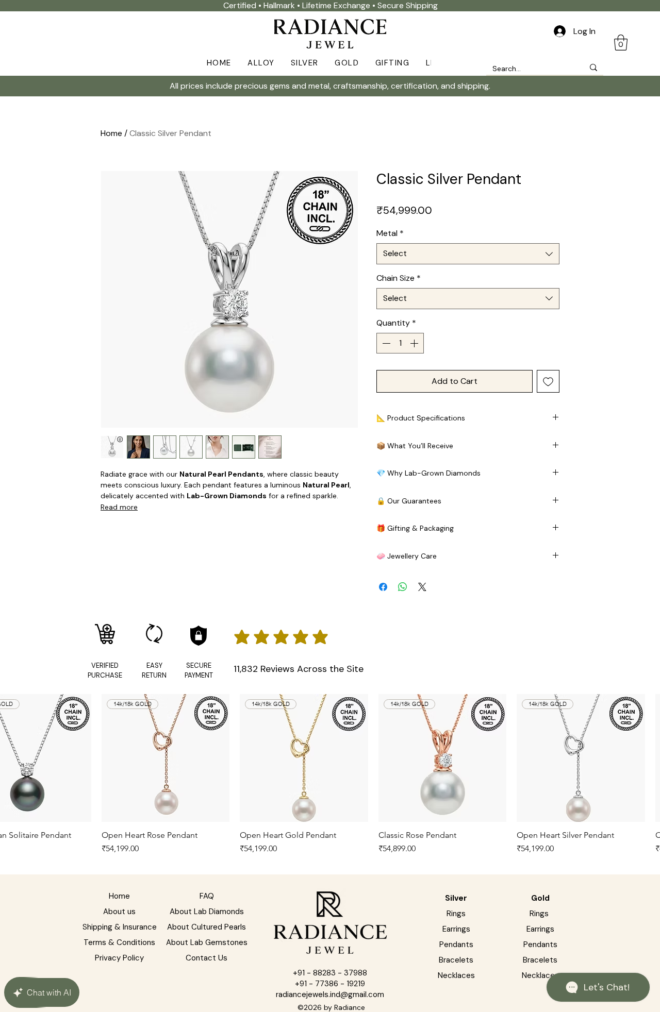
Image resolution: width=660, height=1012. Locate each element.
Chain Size (398, 278)
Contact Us (206, 958)
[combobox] (467, 253)
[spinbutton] (400, 343)
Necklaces (540, 975)
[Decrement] (385, 343)
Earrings (456, 929)
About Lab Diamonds (207, 911)
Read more (119, 507)
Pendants (456, 944)
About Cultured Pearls (206, 927)
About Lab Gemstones (207, 942)
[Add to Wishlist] (548, 381)
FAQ (207, 896)
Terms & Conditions (119, 942)
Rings (456, 913)
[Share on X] (422, 587)
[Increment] (415, 343)
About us (119, 911)
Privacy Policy (119, 958)
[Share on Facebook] (383, 587)
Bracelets (540, 960)
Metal (390, 233)
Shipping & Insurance (119, 927)
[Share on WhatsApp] (403, 587)
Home (111, 133)
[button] (260, 63)
